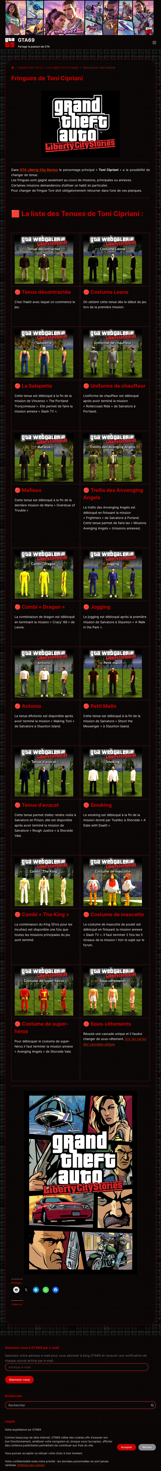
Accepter (126, 1447)
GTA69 (26, 40)
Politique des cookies (31, 1465)
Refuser (147, 1447)
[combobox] (77, 1405)
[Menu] (154, 42)
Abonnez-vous (19, 1379)
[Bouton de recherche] (152, 1405)
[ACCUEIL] (12, 67)
